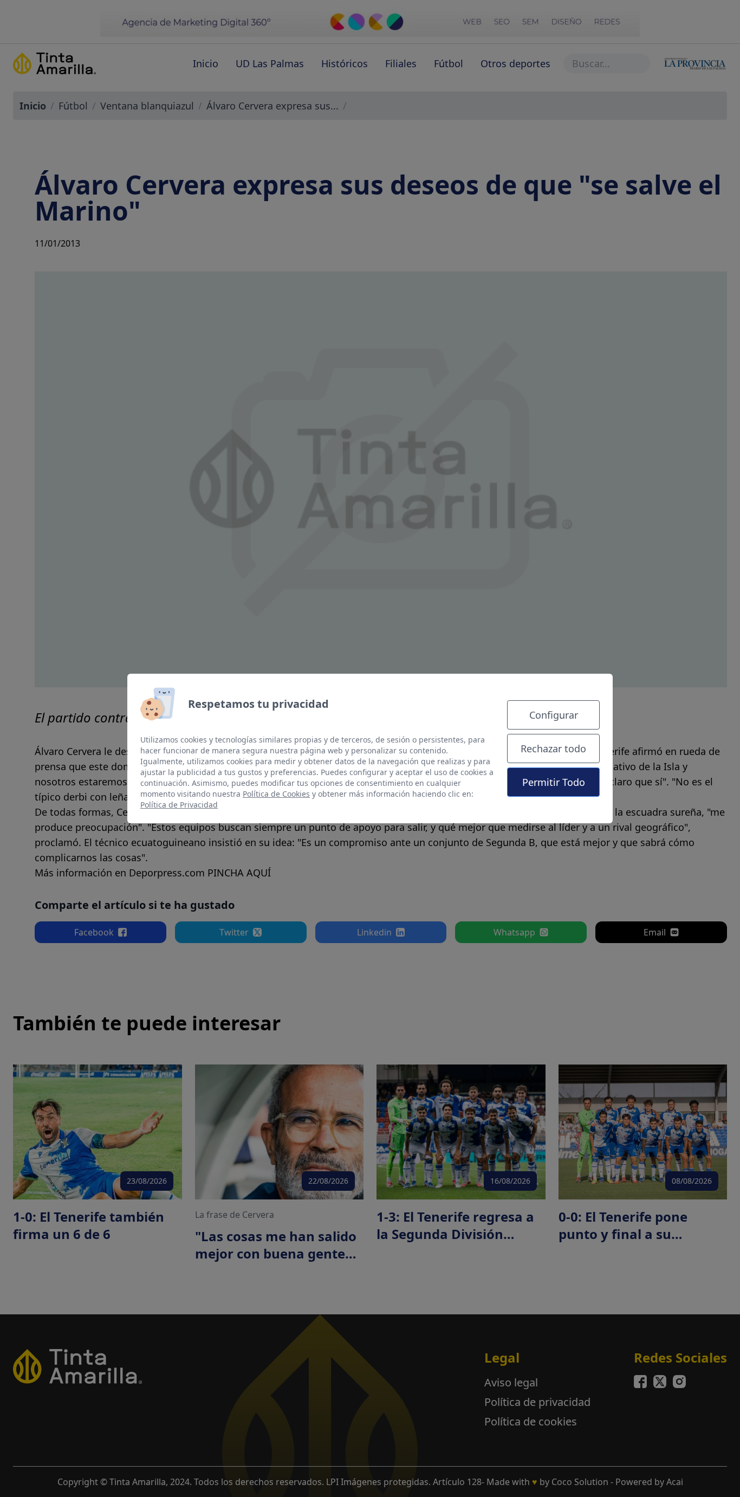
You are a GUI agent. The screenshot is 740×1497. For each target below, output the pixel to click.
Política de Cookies (276, 794)
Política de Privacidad (179, 804)
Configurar (553, 714)
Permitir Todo (553, 782)
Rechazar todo (553, 748)
